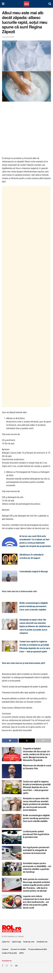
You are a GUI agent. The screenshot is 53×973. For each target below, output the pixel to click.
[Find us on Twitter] (11, 965)
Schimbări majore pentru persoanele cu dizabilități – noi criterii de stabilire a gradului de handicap (37, 867)
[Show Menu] (3, 4)
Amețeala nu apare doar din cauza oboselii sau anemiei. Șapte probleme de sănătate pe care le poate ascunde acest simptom (34, 626)
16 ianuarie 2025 (8, 37)
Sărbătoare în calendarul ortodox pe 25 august (31, 556)
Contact (21, 936)
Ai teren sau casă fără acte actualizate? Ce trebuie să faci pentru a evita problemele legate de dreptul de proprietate (35, 541)
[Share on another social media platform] (43, 740)
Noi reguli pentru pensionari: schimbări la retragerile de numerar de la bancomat (36, 850)
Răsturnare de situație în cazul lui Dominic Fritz (37, 767)
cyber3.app (16, 942)
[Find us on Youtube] (16, 965)
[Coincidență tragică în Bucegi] (9, 580)
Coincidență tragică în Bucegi (33, 571)
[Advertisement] (26, 130)
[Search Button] (49, 4)
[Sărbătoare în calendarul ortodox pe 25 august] (9, 563)
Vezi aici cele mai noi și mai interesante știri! (23, 663)
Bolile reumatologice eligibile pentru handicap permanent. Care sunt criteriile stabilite (33, 606)
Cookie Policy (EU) (9, 953)
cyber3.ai (6, 942)
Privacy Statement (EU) (37, 949)
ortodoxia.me (42, 942)
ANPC (21, 953)
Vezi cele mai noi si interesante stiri (19, 591)
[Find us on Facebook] (2, 965)
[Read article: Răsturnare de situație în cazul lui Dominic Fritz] (12, 771)
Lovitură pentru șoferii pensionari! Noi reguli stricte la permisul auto (36, 834)
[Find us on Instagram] (7, 965)
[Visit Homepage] (26, 3)
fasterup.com (28, 942)
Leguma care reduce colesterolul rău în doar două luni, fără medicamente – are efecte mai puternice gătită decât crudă (36, 902)
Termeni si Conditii (18, 949)
